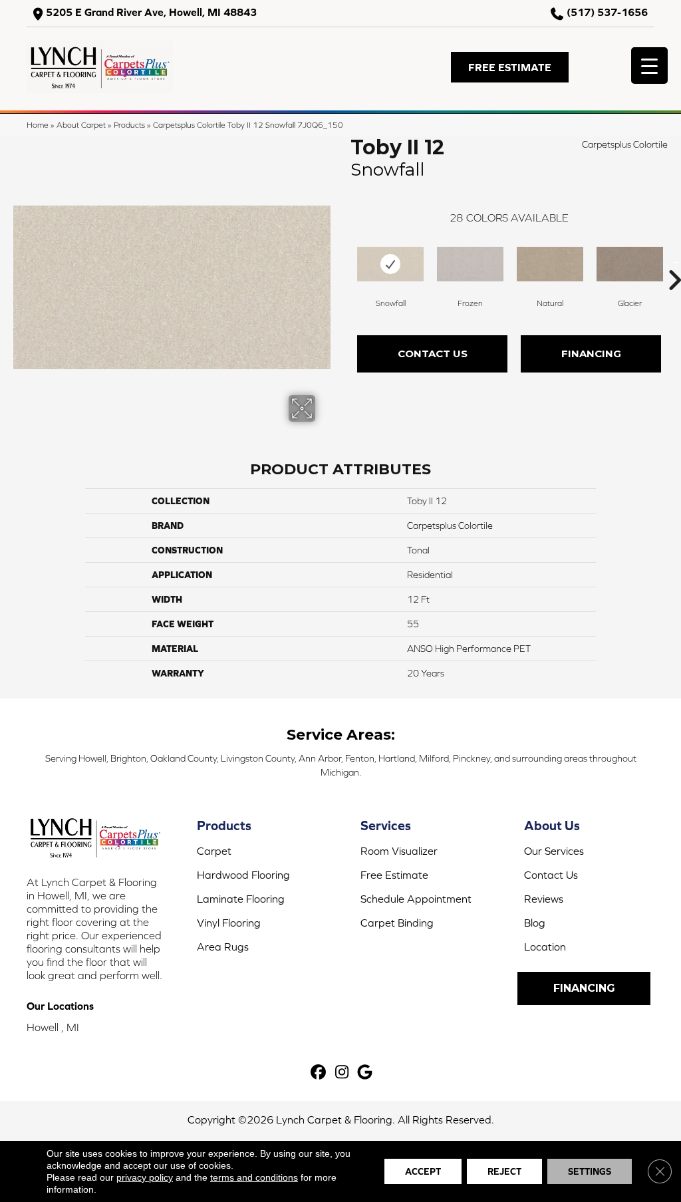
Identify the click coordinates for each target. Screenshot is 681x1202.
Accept (423, 1171)
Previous (344, 260)
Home (38, 124)
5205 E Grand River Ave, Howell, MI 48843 (151, 12)
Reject (504, 1171)
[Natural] (550, 264)
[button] (510, 67)
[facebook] (319, 1072)
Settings (589, 1171)
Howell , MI (53, 1027)
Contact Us (433, 353)
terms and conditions (254, 1177)
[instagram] (342, 1072)
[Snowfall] (390, 264)
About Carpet (81, 124)
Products (129, 124)
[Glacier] (629, 264)
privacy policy (144, 1177)
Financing (591, 353)
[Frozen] (470, 264)
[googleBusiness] (365, 1072)
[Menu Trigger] (649, 65)
